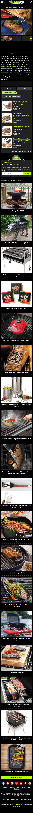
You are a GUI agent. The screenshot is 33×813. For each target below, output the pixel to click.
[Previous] (2, 38)
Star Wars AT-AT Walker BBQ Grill (16, 243)
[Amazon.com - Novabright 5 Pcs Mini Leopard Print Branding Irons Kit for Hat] (7, 106)
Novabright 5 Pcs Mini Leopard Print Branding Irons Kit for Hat (20, 103)
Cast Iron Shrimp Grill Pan (16, 573)
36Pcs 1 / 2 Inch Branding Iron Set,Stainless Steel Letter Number (21, 128)
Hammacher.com (9, 92)
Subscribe (27, 173)
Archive (5, 787)
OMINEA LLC (20, 804)
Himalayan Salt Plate (16, 672)
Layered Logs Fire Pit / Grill (16, 211)
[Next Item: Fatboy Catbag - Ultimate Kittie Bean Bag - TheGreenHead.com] (30, 7)
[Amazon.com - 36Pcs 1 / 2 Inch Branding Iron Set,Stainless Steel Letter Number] (7, 131)
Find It (9, 88)
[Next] (31, 38)
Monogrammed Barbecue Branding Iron (14, 66)
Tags (24, 88)
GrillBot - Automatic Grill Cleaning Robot (16, 340)
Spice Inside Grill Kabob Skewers (16, 771)
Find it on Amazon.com (11, 96)
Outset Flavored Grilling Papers (16, 308)
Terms (15, 176)
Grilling (19, 180)
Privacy (19, 176)
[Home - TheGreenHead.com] (16, 2)
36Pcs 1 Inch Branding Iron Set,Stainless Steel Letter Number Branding (22, 115)
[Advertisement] (16, 46)
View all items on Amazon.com (20, 151)
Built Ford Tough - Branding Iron (16, 372)
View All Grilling (16, 777)
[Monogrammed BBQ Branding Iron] (5, 38)
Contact (11, 787)
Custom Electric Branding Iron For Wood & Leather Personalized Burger (21, 140)
